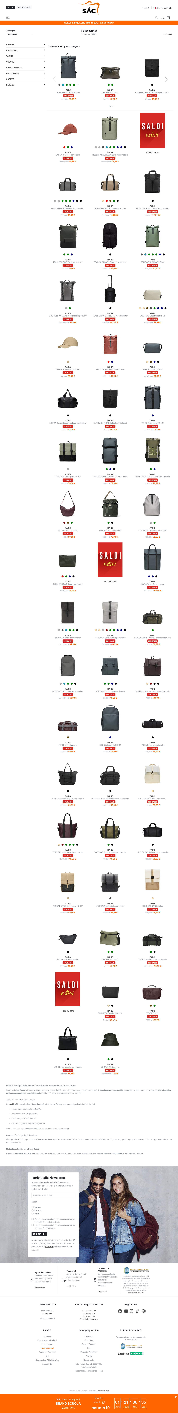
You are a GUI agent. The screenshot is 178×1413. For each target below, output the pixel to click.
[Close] (123, 9)
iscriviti (108, 101)
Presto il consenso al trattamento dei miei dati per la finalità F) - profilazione (107, 72)
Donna (109, 53)
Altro (119, 53)
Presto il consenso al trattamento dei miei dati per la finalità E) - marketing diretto (107, 61)
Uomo (97, 53)
